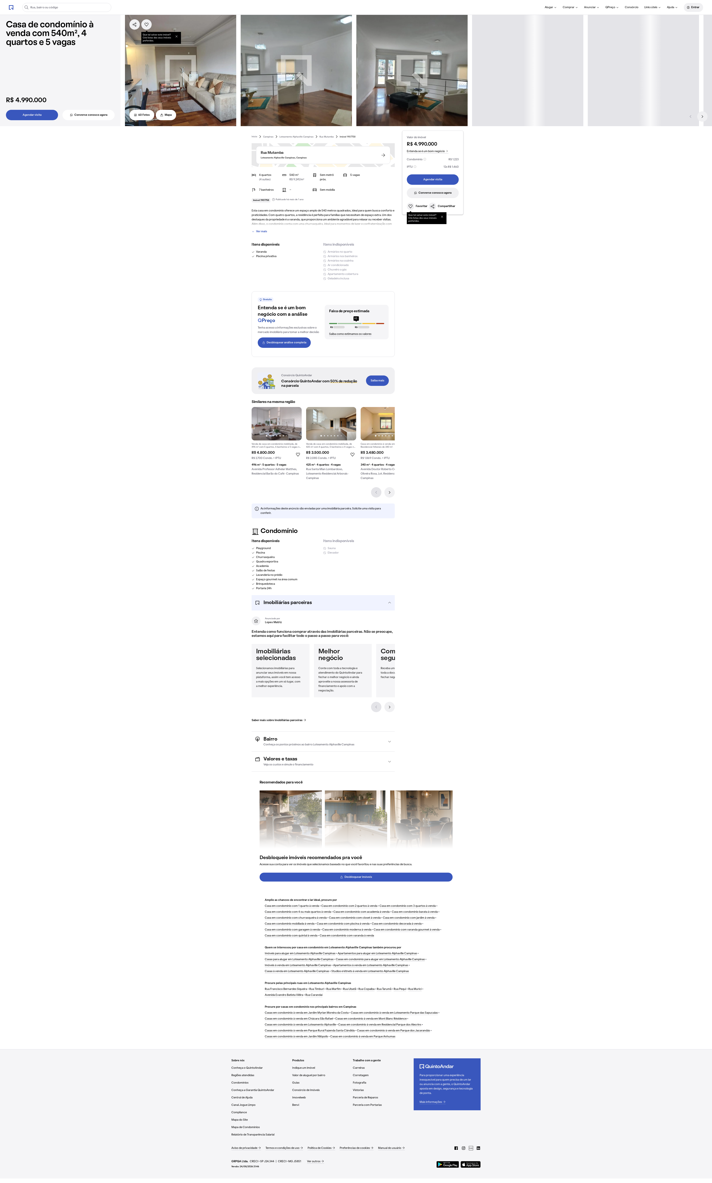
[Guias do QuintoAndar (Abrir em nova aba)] (471, 1148)
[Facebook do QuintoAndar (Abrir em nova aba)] (456, 1148)
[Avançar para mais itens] (389, 707)
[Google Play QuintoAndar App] (447, 1164)
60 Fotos (144, 115)
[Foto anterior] (258, 423)
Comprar (568, 7)
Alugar (549, 7)
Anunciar (590, 7)
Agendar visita (32, 115)
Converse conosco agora (90, 115)
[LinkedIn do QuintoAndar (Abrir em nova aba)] (478, 1148)
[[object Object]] (176, 36)
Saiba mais (377, 380)
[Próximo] (702, 116)
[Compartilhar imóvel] (134, 24)
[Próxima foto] (295, 423)
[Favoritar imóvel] (146, 24)
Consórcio (631, 7)
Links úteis (650, 7)
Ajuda (670, 7)
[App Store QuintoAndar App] (471, 1164)
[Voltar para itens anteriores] (376, 707)
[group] (277, 442)
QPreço (610, 7)
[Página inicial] (11, 7)
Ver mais (261, 231)
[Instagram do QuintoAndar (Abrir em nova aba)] (463, 1148)
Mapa (168, 115)
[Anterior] (690, 116)
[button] (323, 603)
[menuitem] (551, 7)
